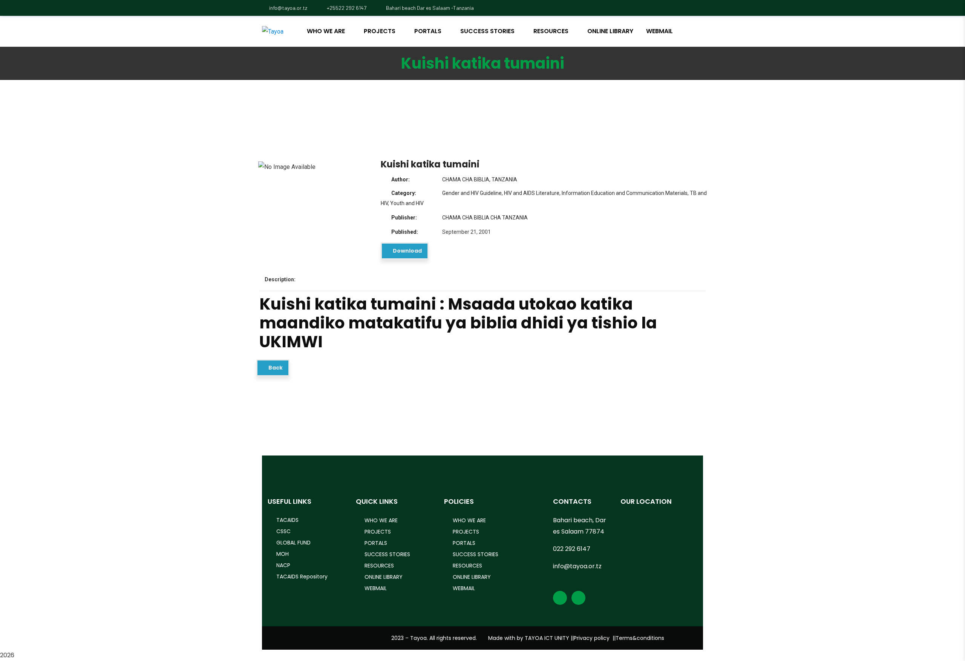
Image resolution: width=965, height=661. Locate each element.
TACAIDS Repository (302, 576)
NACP (283, 565)
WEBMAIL (376, 588)
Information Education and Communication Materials (625, 193)
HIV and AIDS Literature (531, 193)
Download (407, 251)
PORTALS (376, 543)
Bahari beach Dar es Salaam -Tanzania (429, 8)
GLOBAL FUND (293, 542)
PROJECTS (378, 531)
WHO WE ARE (381, 520)
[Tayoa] (272, 31)
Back (275, 367)
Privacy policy (592, 638)
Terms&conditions (640, 638)
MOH (282, 554)
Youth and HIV (407, 203)
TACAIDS (287, 520)
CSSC (283, 531)
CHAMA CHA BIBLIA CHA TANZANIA (485, 218)
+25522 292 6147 (346, 8)
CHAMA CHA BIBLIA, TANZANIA (479, 179)
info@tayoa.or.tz (288, 8)
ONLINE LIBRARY (384, 577)
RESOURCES (379, 565)
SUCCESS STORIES (387, 554)
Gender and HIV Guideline (472, 193)
